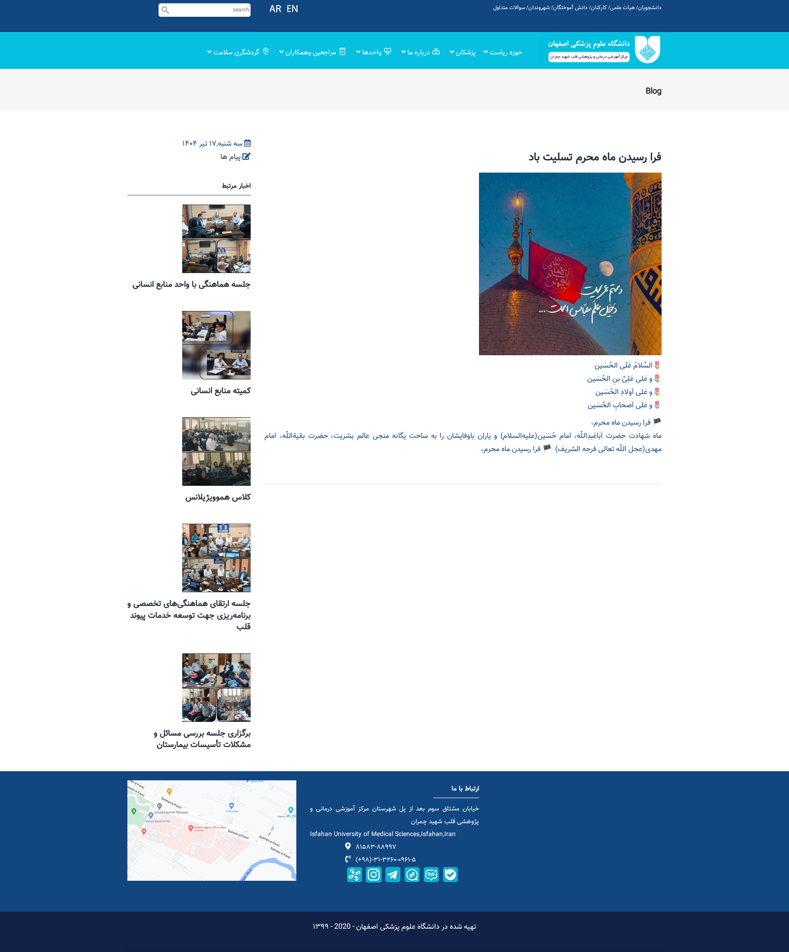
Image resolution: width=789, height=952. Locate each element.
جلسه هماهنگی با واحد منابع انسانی (191, 285)
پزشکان (465, 52)
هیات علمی (622, 8)
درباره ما (418, 52)
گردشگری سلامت (236, 52)
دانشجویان (650, 8)
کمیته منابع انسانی (221, 391)
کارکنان (599, 8)
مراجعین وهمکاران (311, 52)
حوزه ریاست (505, 52)
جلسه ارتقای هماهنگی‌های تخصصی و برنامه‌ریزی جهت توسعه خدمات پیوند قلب (189, 615)
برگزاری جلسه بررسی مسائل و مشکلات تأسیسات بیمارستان (202, 739)
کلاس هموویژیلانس (218, 497)
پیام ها (231, 157)
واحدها (371, 52)
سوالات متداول (509, 8)
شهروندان (539, 8)
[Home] (600, 49)
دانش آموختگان (570, 8)
